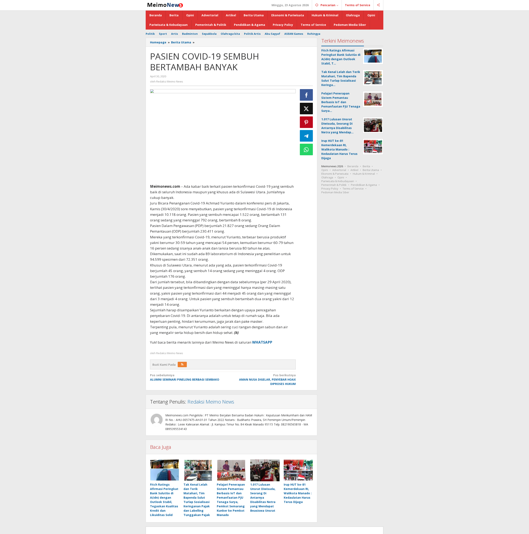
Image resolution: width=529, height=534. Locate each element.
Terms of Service (353, 188)
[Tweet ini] (306, 108)
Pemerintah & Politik (334, 185)
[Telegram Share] (306, 136)
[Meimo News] (164, 5)
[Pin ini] (306, 122)
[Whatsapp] (306, 149)
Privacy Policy (329, 188)
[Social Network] (378, 5)
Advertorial (339, 170)
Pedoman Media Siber (335, 192)
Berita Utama (371, 170)
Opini (324, 170)
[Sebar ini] (306, 95)
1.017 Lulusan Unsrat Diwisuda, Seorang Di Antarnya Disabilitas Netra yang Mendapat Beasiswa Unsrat (262, 497)
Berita (366, 166)
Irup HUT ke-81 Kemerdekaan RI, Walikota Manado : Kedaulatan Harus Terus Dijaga (298, 493)
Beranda (352, 166)
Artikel (354, 170)
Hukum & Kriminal (364, 174)
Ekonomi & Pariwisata (334, 174)
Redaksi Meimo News (210, 401)
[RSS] (182, 364)
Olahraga (327, 177)
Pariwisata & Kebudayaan (337, 181)
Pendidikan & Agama (364, 185)
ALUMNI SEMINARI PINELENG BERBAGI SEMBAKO (184, 377)
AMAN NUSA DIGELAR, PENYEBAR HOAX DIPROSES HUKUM (267, 379)
